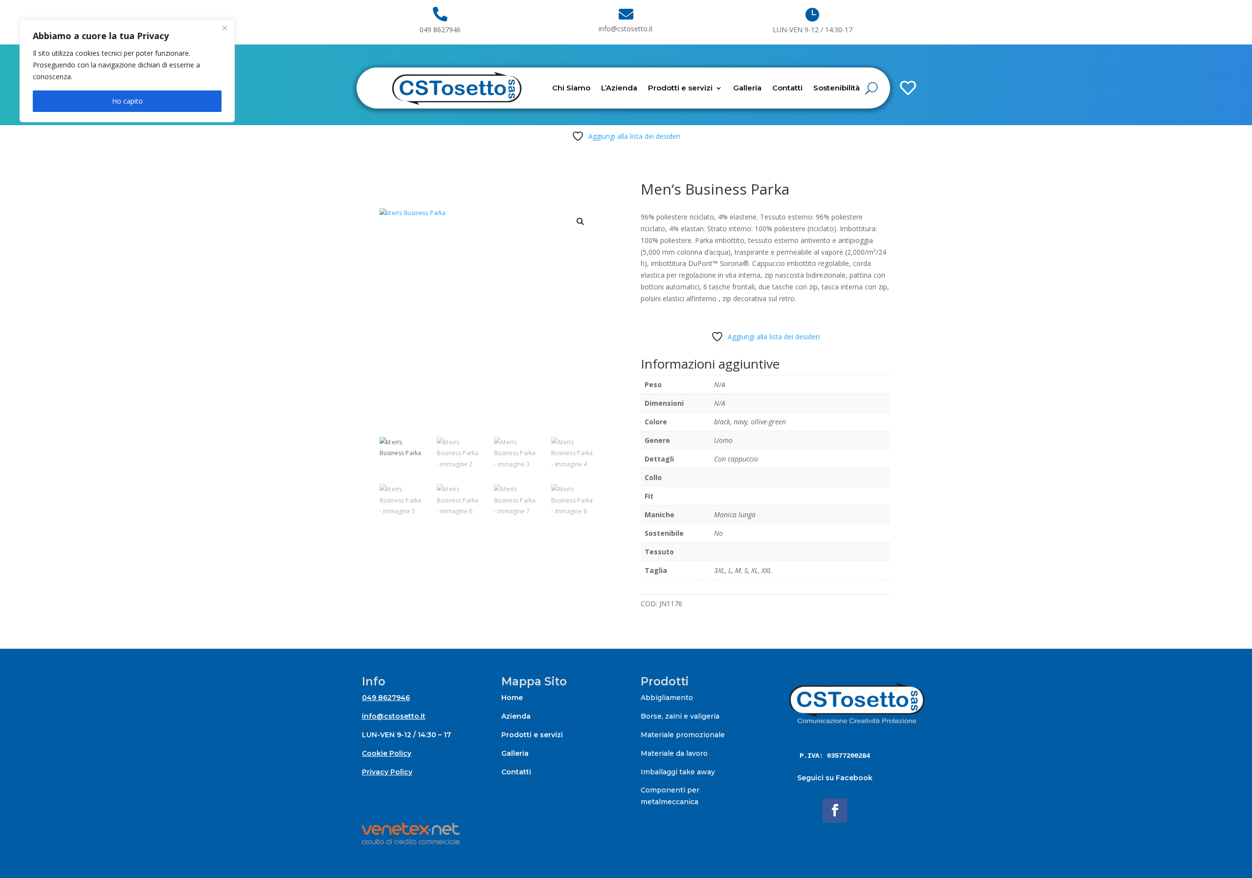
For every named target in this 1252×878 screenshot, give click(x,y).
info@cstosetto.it (393, 716)
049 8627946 (386, 697)
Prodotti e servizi (680, 87)
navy (740, 421)
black (722, 421)
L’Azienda (619, 87)
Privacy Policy (387, 772)
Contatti (787, 87)
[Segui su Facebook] (835, 810)
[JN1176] (882, 57)
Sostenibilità (836, 87)
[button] (580, 221)
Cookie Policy (386, 753)
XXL (766, 570)
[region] (127, 71)
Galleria (747, 87)
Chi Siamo (571, 87)
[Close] (224, 28)
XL (754, 570)
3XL (719, 570)
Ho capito (127, 101)
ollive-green (768, 421)
